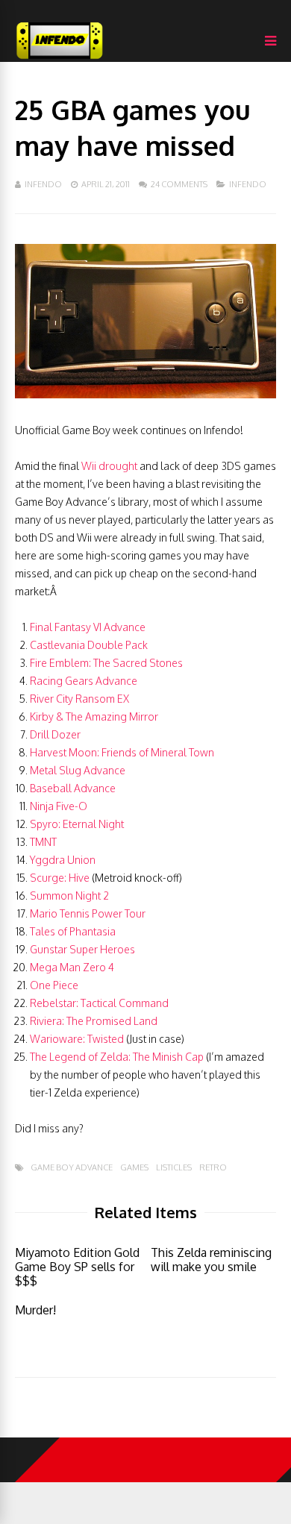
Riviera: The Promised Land (93, 1021)
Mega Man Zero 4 (72, 967)
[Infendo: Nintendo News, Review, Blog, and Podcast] (59, 58)
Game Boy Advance (72, 1168)
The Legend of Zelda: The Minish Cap (117, 1056)
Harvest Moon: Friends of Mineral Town (122, 752)
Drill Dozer (55, 734)
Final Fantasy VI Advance (88, 627)
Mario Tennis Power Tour (88, 913)
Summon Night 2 (69, 895)
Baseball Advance (73, 788)
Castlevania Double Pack (89, 645)
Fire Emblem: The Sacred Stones (106, 662)
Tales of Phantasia (73, 931)
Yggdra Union (63, 859)
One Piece (54, 985)
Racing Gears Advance (83, 680)
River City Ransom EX (79, 698)
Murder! (35, 1309)
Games (134, 1168)
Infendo (43, 184)
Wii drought (109, 466)
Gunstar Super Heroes (82, 949)
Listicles (174, 1168)
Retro (213, 1168)
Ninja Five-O (58, 806)
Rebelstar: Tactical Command (99, 1003)
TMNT (43, 841)
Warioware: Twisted (77, 1038)
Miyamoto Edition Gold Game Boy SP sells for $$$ (77, 1266)
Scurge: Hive (60, 877)
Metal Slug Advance (77, 770)
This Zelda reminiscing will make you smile (211, 1259)
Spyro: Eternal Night (77, 824)
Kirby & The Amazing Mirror (94, 716)
